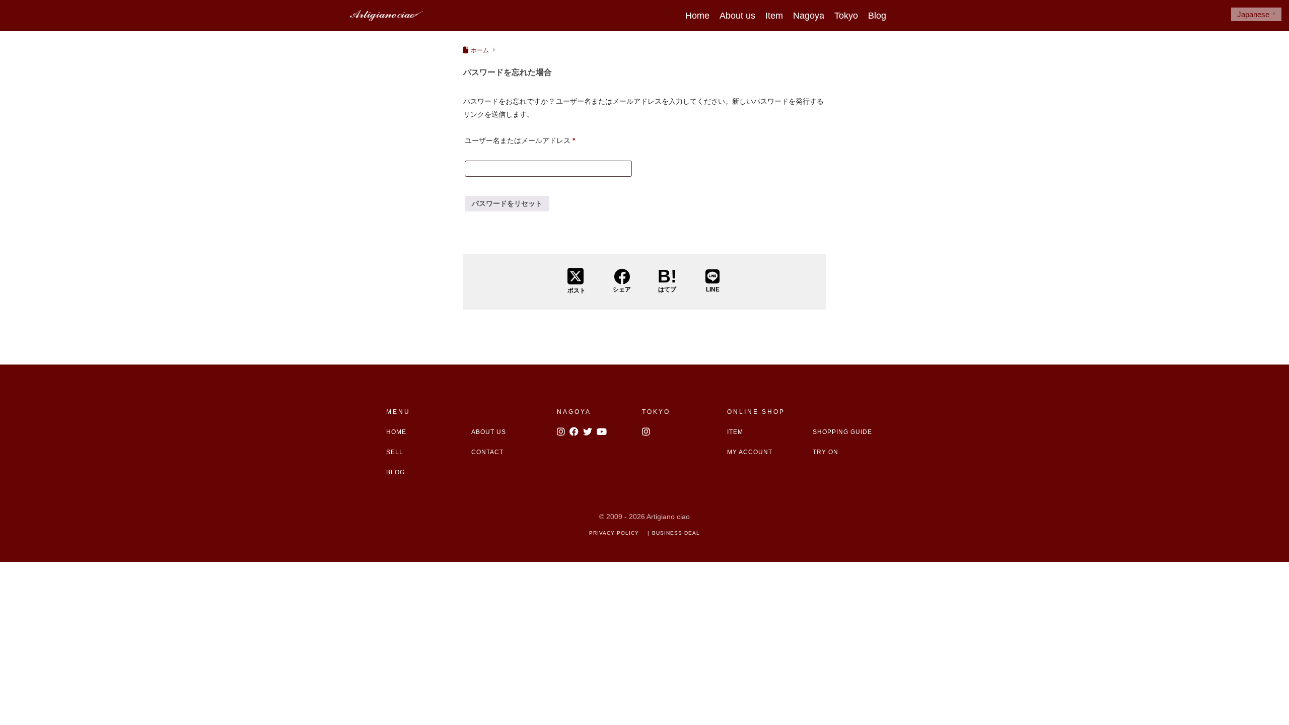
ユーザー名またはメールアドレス (520, 140)
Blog (877, 16)
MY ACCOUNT (749, 452)
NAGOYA (574, 411)
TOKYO (656, 411)
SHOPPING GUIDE (842, 432)
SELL (394, 452)
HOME (396, 432)
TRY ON (825, 452)
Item (774, 16)
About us (737, 16)
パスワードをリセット (507, 203)
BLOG (395, 472)
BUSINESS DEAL (676, 533)
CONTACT (487, 452)
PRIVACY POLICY (614, 533)
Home (697, 16)
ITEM (735, 432)
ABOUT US (488, 432)
